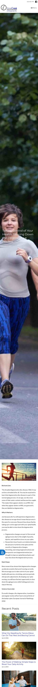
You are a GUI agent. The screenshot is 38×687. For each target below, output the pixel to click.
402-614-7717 (30, 1)
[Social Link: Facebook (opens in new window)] (36, 2)
